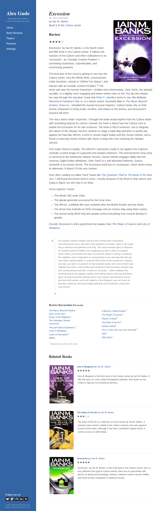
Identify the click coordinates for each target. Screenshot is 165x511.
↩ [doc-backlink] (55, 293)
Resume (11, 43)
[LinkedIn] (21, 499)
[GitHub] (17, 499)
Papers (10, 38)
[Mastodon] (12, 499)
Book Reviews (14, 33)
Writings (11, 48)
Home (9, 27)
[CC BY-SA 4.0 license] (27, 507)
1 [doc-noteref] (97, 85)
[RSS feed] (26, 499)
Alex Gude (18, 13)
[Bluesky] (7, 499)
